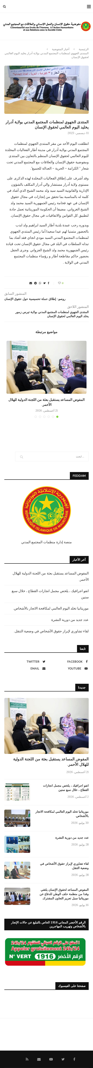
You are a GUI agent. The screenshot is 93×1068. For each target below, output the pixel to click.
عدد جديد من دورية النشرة (70, 619)
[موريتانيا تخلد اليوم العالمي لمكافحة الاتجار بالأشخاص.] (17, 818)
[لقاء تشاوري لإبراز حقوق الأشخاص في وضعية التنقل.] (17, 870)
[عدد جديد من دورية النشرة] (17, 844)
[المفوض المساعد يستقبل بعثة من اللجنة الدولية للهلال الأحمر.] (46, 367)
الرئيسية (84, 49)
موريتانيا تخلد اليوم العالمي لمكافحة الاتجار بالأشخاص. (51, 608)
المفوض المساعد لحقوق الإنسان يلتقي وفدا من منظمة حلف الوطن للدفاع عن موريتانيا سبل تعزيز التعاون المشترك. (64, 894)
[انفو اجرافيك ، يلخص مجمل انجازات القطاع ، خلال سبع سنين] (17, 792)
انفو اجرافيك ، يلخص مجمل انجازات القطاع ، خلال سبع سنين (66, 788)
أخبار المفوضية (60, 49)
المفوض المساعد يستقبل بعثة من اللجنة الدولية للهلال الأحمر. (46, 402)
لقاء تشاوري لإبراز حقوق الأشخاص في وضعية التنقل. (51, 631)
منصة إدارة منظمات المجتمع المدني (46, 542)
